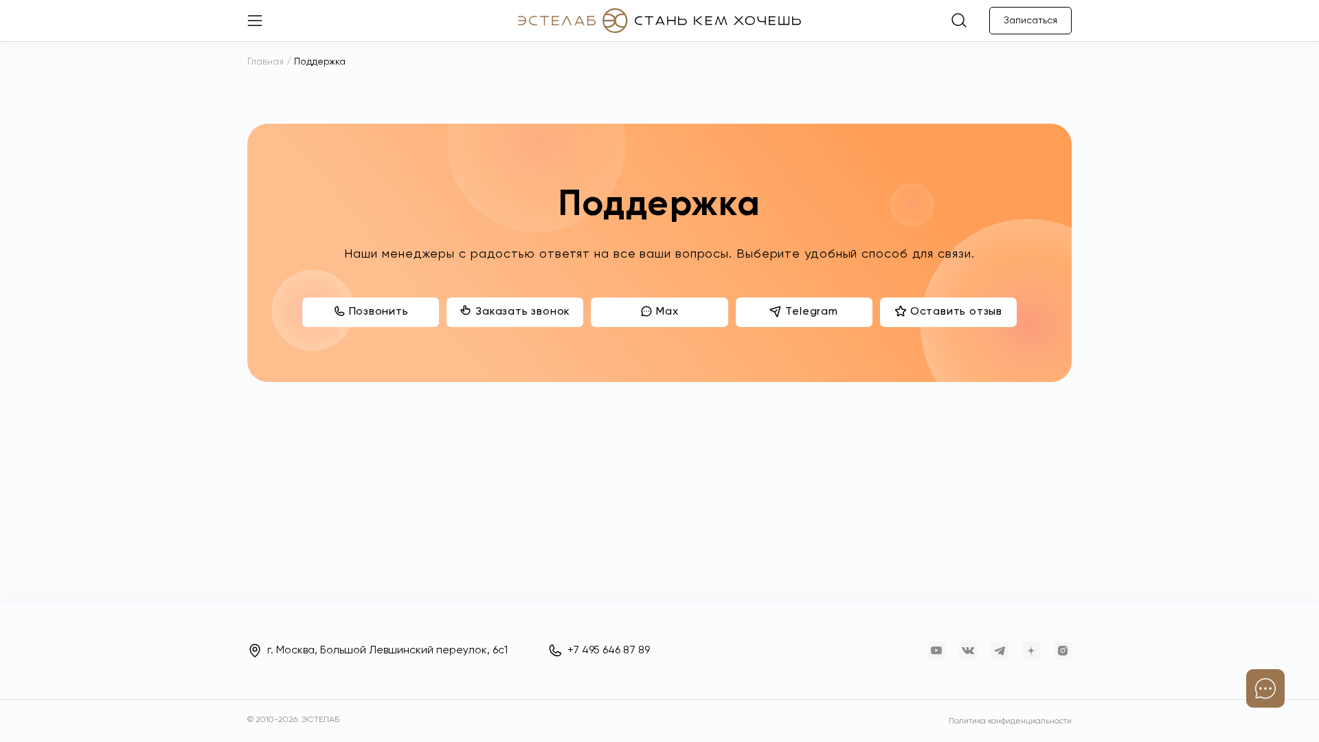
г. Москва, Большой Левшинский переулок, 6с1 (387, 650)
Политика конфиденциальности (1010, 721)
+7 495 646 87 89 (608, 650)
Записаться (1030, 20)
